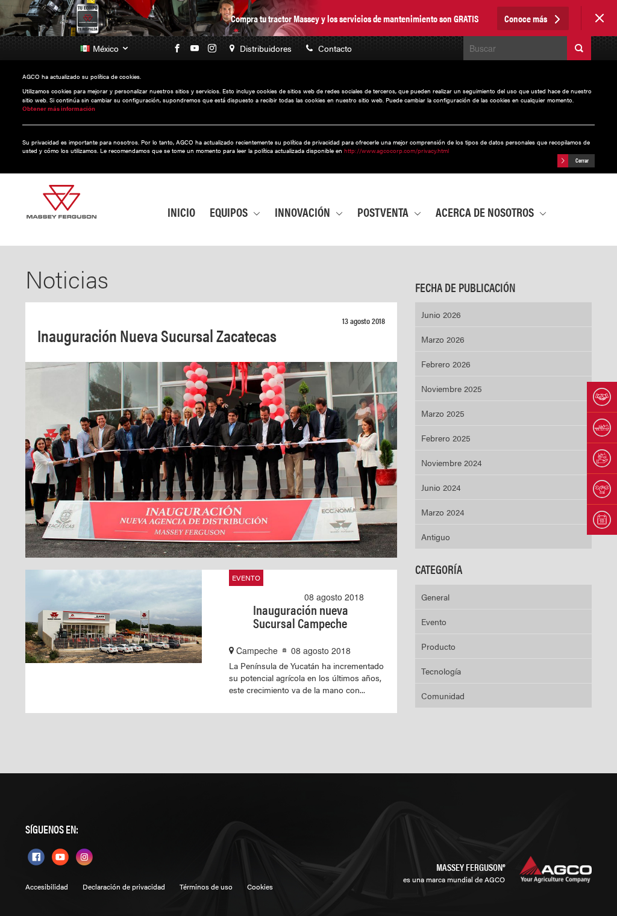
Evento (246, 577)
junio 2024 (441, 487)
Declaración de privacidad (124, 887)
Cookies (260, 887)
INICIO (181, 212)
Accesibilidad (46, 887)
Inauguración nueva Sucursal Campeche (300, 616)
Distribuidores (264, 48)
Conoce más (526, 18)
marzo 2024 (443, 512)
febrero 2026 (446, 364)
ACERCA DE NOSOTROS (486, 212)
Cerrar (581, 159)
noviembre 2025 (451, 388)
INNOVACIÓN (304, 212)
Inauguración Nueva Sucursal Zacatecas (157, 335)
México (107, 48)
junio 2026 (441, 314)
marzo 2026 (443, 339)
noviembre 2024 (451, 462)
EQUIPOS (230, 212)
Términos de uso (206, 887)
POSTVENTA (384, 212)
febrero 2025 (446, 438)
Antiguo (435, 537)
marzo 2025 (443, 413)
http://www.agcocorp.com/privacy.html (396, 150)
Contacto (334, 48)
